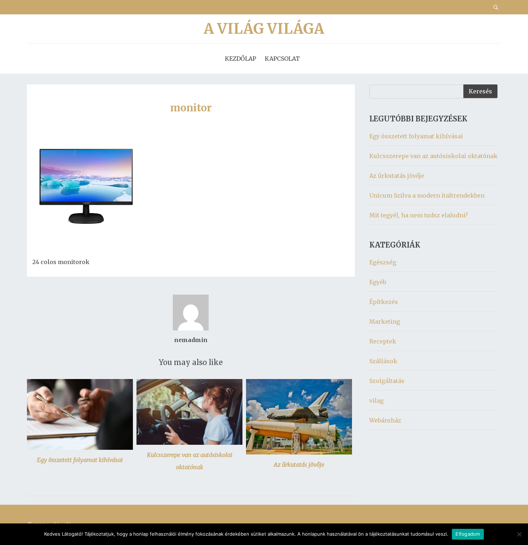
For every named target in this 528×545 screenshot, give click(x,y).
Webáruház (385, 420)
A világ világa (264, 29)
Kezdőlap (240, 58)
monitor (191, 107)
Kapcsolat (282, 58)
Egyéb (377, 282)
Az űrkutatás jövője (299, 464)
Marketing (384, 321)
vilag (376, 400)
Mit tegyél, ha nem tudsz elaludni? (418, 215)
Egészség (382, 262)
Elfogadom (467, 534)
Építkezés (383, 301)
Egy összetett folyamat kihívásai (80, 459)
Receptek (382, 341)
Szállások (383, 361)
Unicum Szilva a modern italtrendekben (427, 195)
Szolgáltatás (386, 380)
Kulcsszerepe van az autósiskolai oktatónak (433, 156)
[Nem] (519, 534)
